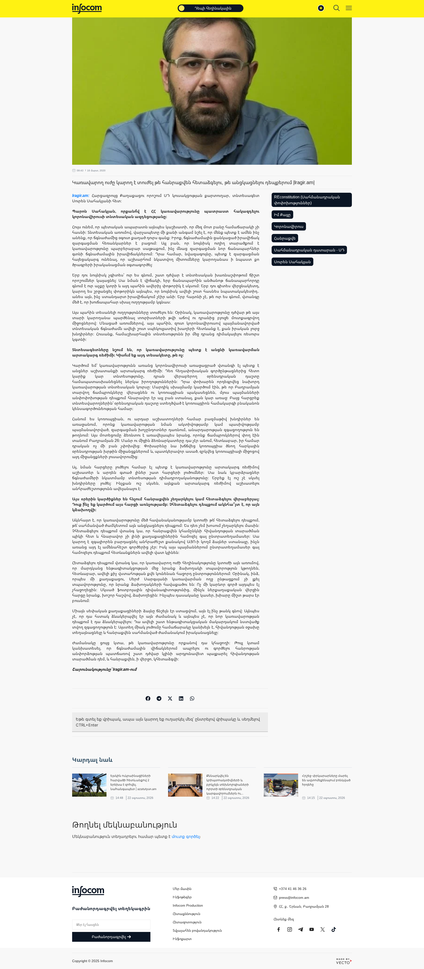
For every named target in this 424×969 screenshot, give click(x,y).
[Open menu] (349, 8)
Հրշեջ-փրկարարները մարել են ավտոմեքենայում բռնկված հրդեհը (326, 780)
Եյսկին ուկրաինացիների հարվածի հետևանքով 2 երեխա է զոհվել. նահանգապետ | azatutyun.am (133, 782)
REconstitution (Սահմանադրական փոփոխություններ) (307, 199)
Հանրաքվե (285, 238)
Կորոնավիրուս (289, 226)
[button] (148, 698)
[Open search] (336, 8)
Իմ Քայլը (282, 214)
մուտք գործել (185, 836)
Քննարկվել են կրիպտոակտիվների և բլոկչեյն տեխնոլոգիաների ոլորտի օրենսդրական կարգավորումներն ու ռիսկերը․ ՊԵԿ (227, 785)
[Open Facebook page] (278, 929)
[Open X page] (323, 929)
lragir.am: (82, 195)
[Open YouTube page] (312, 929)
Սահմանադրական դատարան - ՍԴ (309, 250)
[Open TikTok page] (334, 929)
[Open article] (89, 785)
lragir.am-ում (124, 669)
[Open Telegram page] (300, 929)
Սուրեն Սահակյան (292, 261)
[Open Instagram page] (289, 929)
